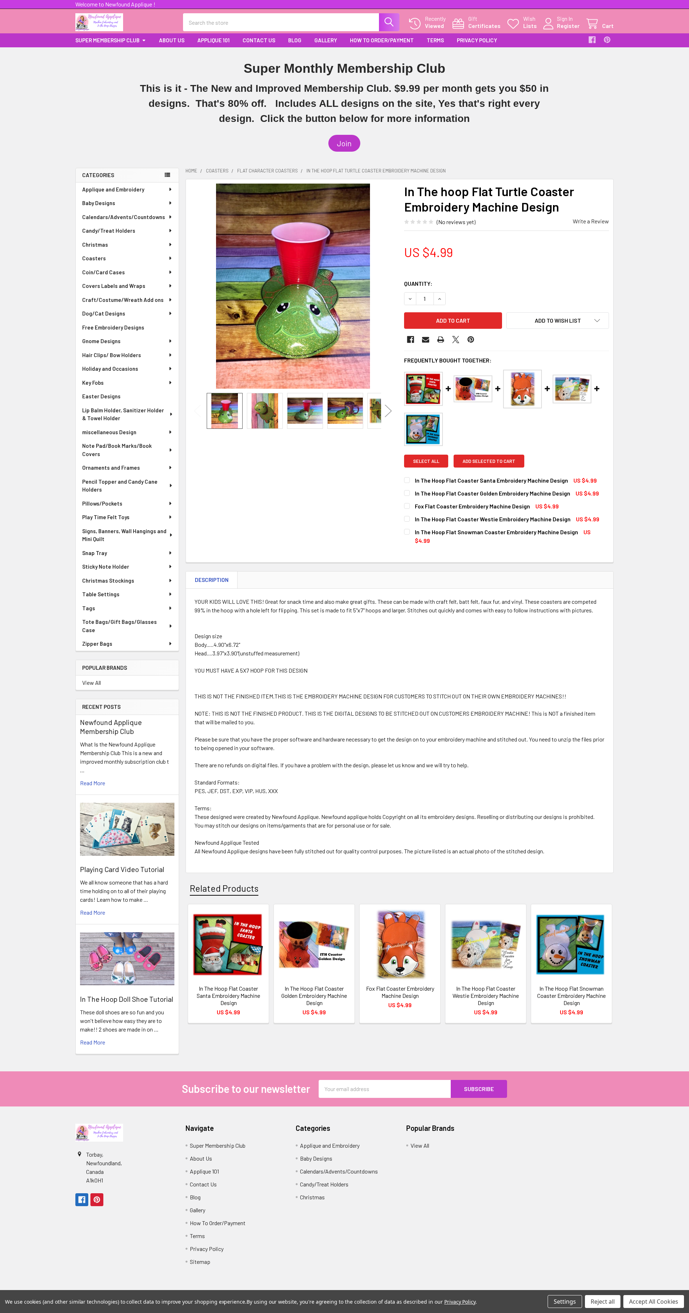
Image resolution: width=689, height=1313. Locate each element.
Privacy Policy (477, 40)
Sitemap (200, 1261)
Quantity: (418, 283)
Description (212, 580)
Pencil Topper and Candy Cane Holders (120, 485)
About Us (171, 40)
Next (388, 411)
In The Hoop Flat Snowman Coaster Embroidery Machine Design (496, 531)
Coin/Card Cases (103, 272)
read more (92, 782)
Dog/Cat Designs (103, 313)
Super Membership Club (107, 40)
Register (568, 25)
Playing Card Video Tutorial (122, 869)
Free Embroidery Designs (113, 327)
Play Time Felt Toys (106, 517)
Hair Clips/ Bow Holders (111, 355)
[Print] (440, 339)
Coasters (94, 258)
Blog (294, 40)
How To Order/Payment (382, 40)
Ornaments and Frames (111, 467)
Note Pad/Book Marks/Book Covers (117, 449)
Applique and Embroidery (113, 189)
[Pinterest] (607, 39)
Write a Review (591, 221)
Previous (197, 411)
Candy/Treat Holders (108, 230)
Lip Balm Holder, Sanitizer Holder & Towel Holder (123, 414)
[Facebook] (592, 39)
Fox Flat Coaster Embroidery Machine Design (472, 506)
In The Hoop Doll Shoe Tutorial (126, 999)
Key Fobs (93, 382)
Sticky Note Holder (105, 566)
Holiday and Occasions (110, 368)
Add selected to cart (489, 461)
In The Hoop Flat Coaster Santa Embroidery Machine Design (491, 480)
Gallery (325, 40)
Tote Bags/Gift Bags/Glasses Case (119, 625)
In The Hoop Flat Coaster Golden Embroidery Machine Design (492, 493)
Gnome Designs (101, 341)
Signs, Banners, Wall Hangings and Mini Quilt (124, 535)
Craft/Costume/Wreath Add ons (123, 300)
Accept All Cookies (653, 1301)
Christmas (95, 244)
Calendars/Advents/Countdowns (123, 217)
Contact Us (259, 40)
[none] (292, 286)
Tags (88, 608)
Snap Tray (94, 553)
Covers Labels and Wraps (113, 286)
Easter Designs (101, 396)
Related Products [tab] (224, 888)
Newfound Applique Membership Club (111, 726)
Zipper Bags (97, 643)
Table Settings (100, 594)
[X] (455, 339)
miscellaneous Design (109, 432)
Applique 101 (213, 40)
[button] (344, 143)
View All (91, 682)
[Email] (425, 339)
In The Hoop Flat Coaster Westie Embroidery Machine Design (493, 519)
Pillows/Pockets (102, 503)
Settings (565, 1301)
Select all (426, 461)
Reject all (603, 1301)
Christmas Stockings (108, 580)
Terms (435, 40)
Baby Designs (98, 203)
